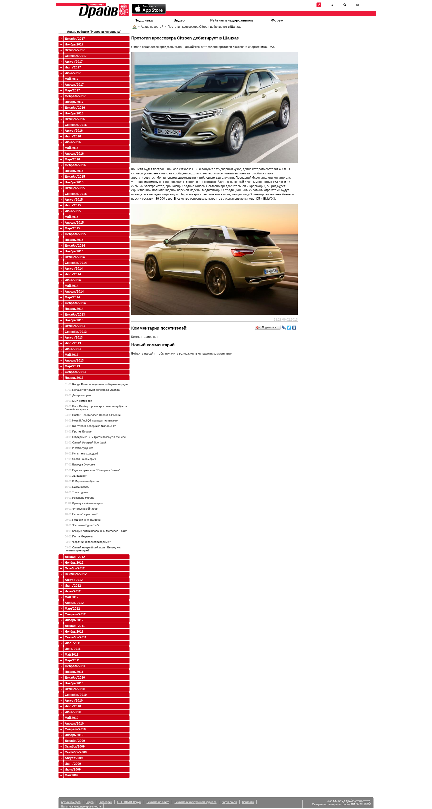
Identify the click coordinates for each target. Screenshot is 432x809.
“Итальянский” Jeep (81, 508)
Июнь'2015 (73, 211)
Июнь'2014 (73, 280)
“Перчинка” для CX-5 (82, 525)
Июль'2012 (73, 585)
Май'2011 (71, 654)
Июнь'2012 (73, 591)
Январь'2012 (74, 620)
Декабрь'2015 (75, 176)
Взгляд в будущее (80, 464)
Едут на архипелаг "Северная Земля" (92, 470)
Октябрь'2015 (75, 188)
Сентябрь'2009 (76, 752)
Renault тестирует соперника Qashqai (92, 389)
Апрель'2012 (74, 603)
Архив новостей (152, 26)
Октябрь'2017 (75, 50)
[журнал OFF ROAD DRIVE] (103, 17)
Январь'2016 (74, 171)
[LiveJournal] (283, 327)
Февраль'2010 (75, 729)
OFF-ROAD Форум (129, 802)
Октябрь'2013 (75, 326)
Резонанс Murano (79, 497)
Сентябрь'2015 (76, 194)
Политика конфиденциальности (81, 806)
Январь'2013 (74, 378)
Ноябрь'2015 (74, 182)
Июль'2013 (73, 343)
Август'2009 (74, 758)
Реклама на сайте (157, 802)
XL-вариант (76, 475)
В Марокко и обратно (82, 481)
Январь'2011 (74, 672)
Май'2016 (71, 148)
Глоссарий (105, 802)
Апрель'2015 (74, 222)
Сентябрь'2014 (76, 263)
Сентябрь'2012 (76, 574)
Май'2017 (71, 79)
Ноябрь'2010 (74, 683)
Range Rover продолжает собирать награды (96, 384)
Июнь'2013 (73, 349)
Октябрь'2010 (75, 689)
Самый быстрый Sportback (85, 442)
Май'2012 (71, 597)
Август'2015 (74, 199)
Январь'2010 (74, 735)
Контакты (248, 802)
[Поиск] (344, 6)
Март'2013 (72, 366)
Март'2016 (72, 159)
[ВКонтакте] (294, 327)
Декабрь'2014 (75, 245)
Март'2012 (72, 608)
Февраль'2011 (75, 666)
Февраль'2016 (75, 165)
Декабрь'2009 (75, 741)
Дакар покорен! (78, 395)
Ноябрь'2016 (74, 113)
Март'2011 (72, 660)
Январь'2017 (74, 102)
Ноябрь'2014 (74, 251)
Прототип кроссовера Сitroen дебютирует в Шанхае (205, 26)
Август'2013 (74, 337)
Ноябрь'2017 (74, 44)
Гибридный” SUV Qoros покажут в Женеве (95, 436)
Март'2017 (72, 90)
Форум (277, 20)
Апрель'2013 (74, 360)
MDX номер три (78, 400)
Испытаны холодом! (81, 453)
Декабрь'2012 (75, 557)
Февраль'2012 (75, 614)
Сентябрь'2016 (76, 125)
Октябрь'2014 (75, 257)
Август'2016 (74, 130)
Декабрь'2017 (75, 38)
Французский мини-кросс (84, 503)
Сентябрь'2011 (75, 637)
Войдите (137, 353)
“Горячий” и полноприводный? (87, 541)
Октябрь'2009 (75, 746)
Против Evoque (78, 431)
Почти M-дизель (79, 536)
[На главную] (318, 6)
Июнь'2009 (73, 769)
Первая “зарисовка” (81, 514)
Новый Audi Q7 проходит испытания (91, 420)
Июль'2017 (73, 67)
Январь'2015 (74, 240)
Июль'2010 (73, 706)
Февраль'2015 (75, 234)
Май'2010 (71, 718)
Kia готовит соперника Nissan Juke (90, 425)
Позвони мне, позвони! (83, 519)
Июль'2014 (73, 274)
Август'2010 (74, 700)
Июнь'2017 (73, 73)
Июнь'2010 (73, 712)
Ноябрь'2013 (74, 320)
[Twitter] (289, 327)
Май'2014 (71, 286)
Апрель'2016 (74, 153)
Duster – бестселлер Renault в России (92, 414)
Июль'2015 (73, 205)
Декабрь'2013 (75, 314)
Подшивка (143, 20)
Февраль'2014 (75, 303)
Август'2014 (74, 268)
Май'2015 (71, 217)
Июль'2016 (73, 136)
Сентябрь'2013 (76, 332)
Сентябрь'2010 (76, 695)
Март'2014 (72, 297)
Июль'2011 (73, 643)
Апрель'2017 (74, 84)
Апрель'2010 (74, 723)
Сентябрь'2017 (76, 56)
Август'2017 (74, 61)
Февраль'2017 (75, 96)
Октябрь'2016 (75, 119)
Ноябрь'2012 (74, 562)
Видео (179, 20)
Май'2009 (71, 775)
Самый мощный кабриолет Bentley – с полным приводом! (93, 549)
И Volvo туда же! (79, 447)
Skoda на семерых (80, 458)
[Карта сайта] (332, 6)
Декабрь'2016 (75, 107)
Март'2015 (72, 228)
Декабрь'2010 (75, 677)
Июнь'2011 (72, 649)
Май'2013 (71, 355)
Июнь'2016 (73, 142)
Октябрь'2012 (75, 568)
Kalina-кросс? (77, 486)
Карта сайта (229, 802)
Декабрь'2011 (75, 626)
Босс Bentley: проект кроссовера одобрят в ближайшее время (96, 408)
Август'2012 (74, 580)
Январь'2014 (74, 309)
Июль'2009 (73, 764)
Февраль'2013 (75, 372)
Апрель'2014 (74, 291)
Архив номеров (70, 802)
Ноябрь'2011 (74, 631)
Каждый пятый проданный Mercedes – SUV (96, 530)
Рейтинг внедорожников (232, 20)
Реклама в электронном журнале (195, 802)
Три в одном (76, 492)
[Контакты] (358, 6)
